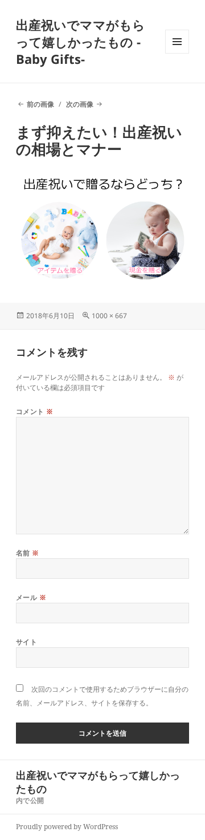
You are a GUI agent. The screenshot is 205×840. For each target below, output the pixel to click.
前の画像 (40, 104)
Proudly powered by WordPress (67, 826)
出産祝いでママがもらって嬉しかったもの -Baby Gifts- (80, 41)
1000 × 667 (109, 315)
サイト (26, 642)
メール (31, 597)
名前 (27, 553)
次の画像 (79, 104)
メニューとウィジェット (177, 53)
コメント (35, 411)
